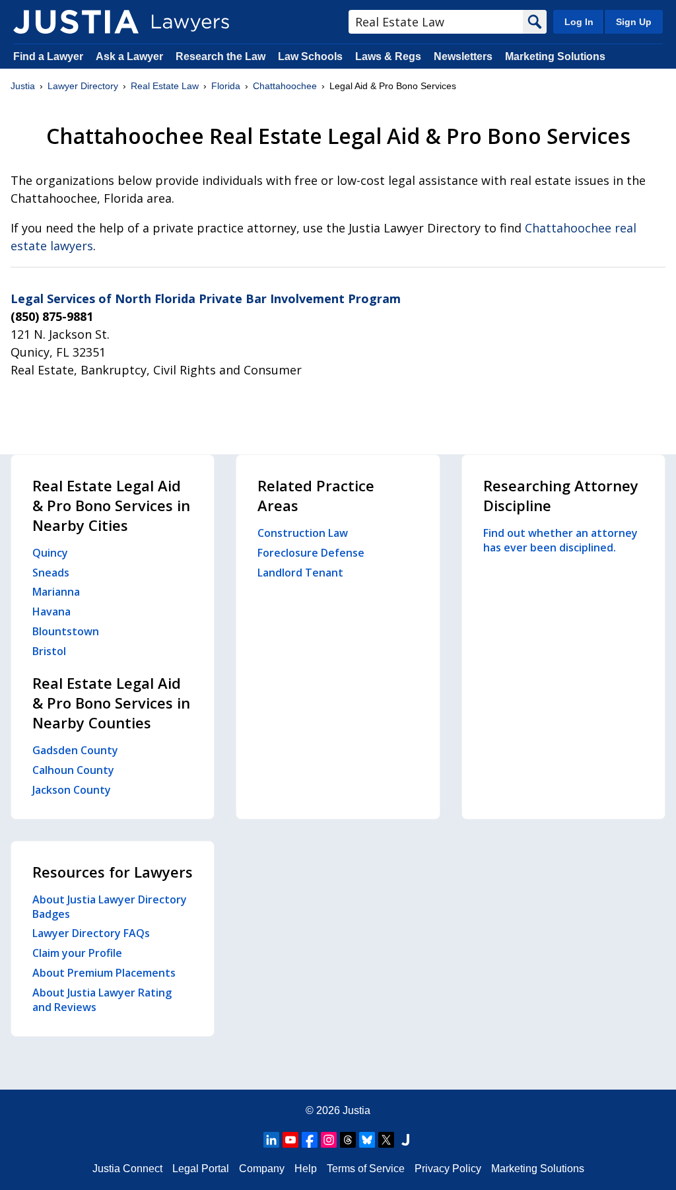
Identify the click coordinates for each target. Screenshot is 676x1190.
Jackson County (71, 790)
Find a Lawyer (48, 56)
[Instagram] (329, 1140)
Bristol (49, 651)
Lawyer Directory (83, 86)
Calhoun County (73, 770)
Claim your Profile (77, 953)
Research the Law (220, 56)
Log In (578, 22)
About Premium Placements (104, 972)
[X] (386, 1140)
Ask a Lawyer (131, 56)
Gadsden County (75, 750)
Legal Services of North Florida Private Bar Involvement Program (206, 298)
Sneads (50, 572)
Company (262, 1168)
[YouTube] (290, 1140)
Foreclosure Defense (310, 552)
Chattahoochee (285, 86)
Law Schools (310, 56)
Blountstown (65, 631)
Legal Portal (200, 1168)
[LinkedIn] (271, 1140)
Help (305, 1168)
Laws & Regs (388, 56)
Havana (51, 611)
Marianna (56, 591)
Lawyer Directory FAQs (91, 933)
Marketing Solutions (555, 56)
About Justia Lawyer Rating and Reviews (102, 999)
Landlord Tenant (300, 572)
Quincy (50, 552)
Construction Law (302, 533)
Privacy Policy (448, 1168)
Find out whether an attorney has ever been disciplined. (560, 540)
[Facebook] (310, 1140)
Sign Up (634, 22)
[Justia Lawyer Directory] (76, 22)
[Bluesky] (367, 1140)
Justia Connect (127, 1168)
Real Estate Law (165, 86)
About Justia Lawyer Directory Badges (109, 906)
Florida (225, 86)
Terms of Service (366, 1168)
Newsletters (463, 56)
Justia (23, 86)
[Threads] (348, 1140)
